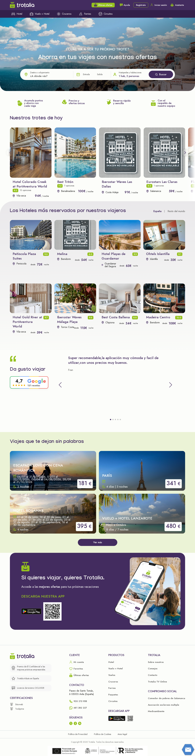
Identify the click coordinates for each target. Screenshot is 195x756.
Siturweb (19, 704)
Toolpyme (19, 708)
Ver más (97, 542)
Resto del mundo (176, 211)
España (157, 211)
